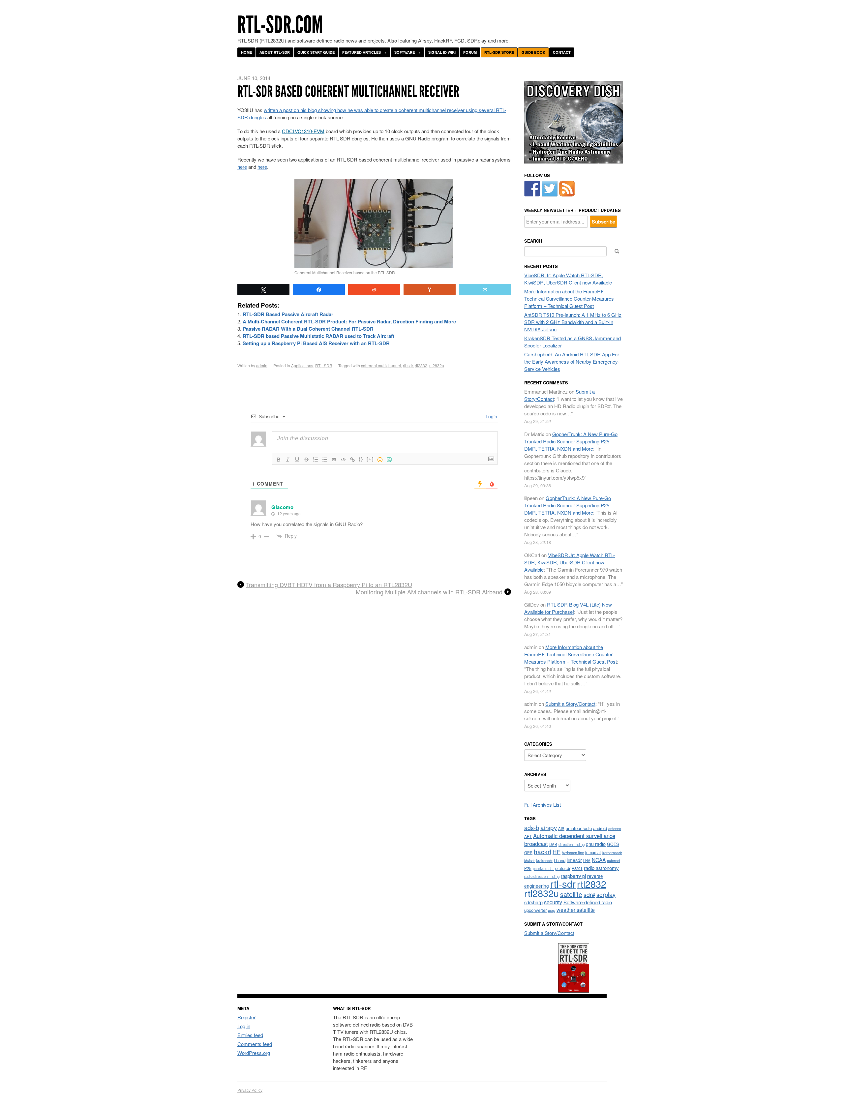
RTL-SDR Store (499, 52)
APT (528, 836)
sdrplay (606, 894)
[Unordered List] (324, 460)
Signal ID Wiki (442, 52)
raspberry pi (573, 875)
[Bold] (278, 460)
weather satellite (576, 909)
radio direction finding (541, 876)
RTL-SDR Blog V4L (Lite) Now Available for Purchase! (568, 608)
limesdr (574, 859)
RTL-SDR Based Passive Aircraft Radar (288, 314)
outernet (613, 860)
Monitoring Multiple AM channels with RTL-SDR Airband (429, 592)
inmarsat (593, 852)
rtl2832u (436, 365)
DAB (553, 844)
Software (404, 52)
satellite (571, 894)
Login (490, 416)
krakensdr (544, 860)
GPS (528, 852)
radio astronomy (601, 867)
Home (246, 52)
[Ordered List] (315, 460)
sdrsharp (533, 902)
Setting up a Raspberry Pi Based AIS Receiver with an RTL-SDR (316, 343)
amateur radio (579, 828)
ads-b (531, 827)
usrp (551, 910)
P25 (527, 868)
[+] (370, 459)
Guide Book (533, 52)
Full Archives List (542, 804)
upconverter (535, 910)
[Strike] (306, 460)
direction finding (571, 844)
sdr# (589, 894)
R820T (577, 868)
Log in (243, 1026)
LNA (586, 860)
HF (556, 852)
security (553, 902)
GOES (613, 844)
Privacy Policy (249, 1090)
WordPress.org (253, 1052)
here (242, 166)
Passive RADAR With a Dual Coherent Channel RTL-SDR (308, 328)
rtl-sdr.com (280, 25)
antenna (614, 828)
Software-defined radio (587, 902)
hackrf (542, 851)
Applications (302, 365)
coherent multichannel (381, 365)
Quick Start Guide (316, 52)
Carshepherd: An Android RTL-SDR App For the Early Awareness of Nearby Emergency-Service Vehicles (571, 361)
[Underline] (297, 460)
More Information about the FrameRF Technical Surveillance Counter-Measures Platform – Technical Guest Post (569, 298)
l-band (559, 860)
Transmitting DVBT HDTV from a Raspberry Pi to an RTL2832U (329, 584)
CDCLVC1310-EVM (303, 131)
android (600, 828)
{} (361, 459)
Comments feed (254, 1043)
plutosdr (562, 868)
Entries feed (250, 1035)
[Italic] (287, 460)
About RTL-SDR (274, 52)
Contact (562, 52)
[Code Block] (343, 460)
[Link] (352, 460)
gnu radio (596, 843)
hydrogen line (573, 852)
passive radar (543, 868)
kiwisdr (529, 860)
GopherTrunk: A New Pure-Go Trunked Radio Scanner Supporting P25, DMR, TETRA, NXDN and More (571, 441)
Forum (470, 52)
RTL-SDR (323, 365)
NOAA (599, 859)
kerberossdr (612, 852)
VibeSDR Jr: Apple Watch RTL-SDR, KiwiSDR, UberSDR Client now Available (568, 279)
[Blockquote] (334, 460)
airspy (548, 827)
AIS (561, 828)
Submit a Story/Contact (570, 703)
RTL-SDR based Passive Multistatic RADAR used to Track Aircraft (318, 336)
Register (246, 1017)
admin (261, 365)
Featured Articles (361, 52)
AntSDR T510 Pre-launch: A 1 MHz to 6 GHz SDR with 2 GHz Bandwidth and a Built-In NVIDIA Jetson (572, 322)
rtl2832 (421, 365)
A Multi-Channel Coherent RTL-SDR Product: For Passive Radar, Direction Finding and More (349, 321)
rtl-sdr (408, 365)
